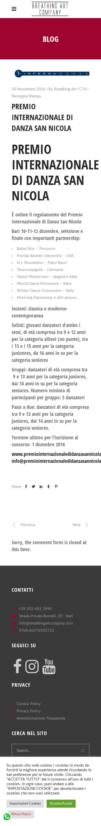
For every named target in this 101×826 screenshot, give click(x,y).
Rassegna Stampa (26, 96)
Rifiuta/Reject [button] (21, 814)
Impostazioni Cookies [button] (25, 803)
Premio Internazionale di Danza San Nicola (55, 172)
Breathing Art (65, 89)
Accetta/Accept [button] (61, 803)
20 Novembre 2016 (29, 89)
